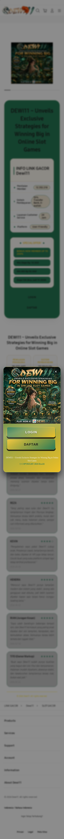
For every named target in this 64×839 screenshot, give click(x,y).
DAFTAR (31, 444)
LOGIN (31, 432)
